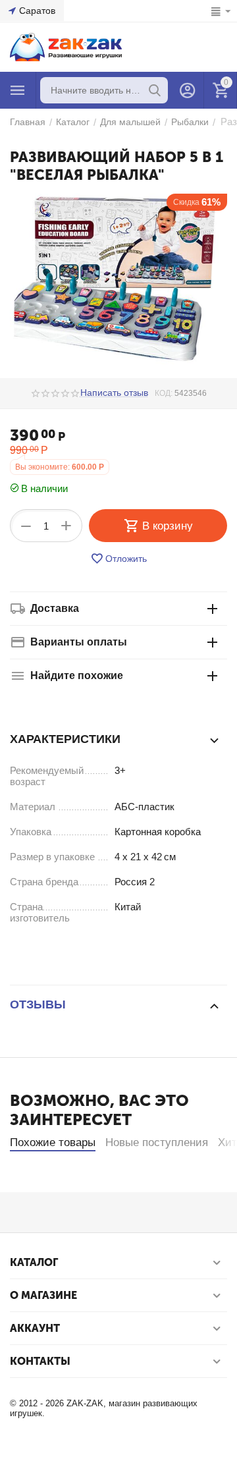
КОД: (163, 393)
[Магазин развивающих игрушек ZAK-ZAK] (66, 46)
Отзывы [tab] (38, 1004)
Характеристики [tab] (65, 739)
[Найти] (155, 90)
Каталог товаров (18, 90)
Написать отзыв (114, 393)
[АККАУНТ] (187, 90)
